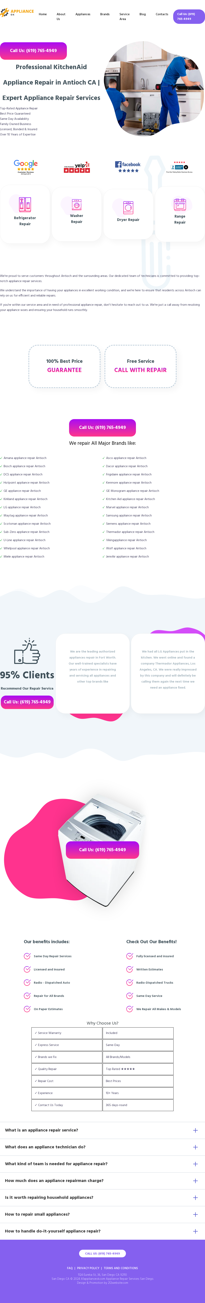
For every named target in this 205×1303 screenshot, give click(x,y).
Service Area (125, 16)
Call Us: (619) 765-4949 (186, 16)
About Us (61, 16)
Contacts (162, 14)
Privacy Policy (88, 1268)
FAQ (70, 1268)
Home (43, 14)
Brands (105, 14)
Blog (143, 14)
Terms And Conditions (121, 1268)
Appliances (82, 14)
